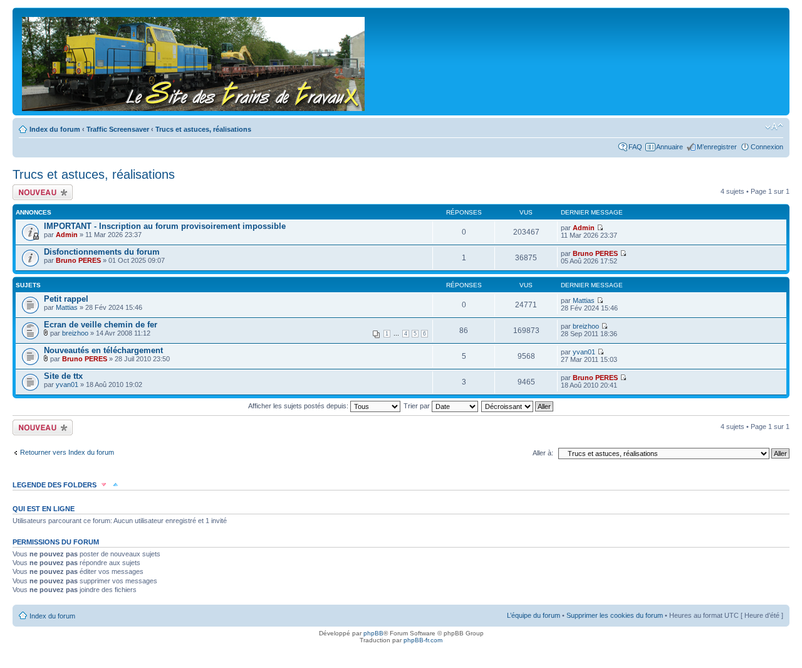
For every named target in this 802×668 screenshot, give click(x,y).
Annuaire (669, 147)
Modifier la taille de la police (774, 126)
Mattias (67, 307)
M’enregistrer (717, 147)
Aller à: (543, 453)
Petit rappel (66, 299)
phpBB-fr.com (423, 640)
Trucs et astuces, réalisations (203, 129)
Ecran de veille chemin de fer (100, 324)
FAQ (635, 147)
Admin (67, 234)
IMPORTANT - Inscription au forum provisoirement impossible (165, 226)
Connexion (767, 147)
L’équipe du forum (533, 615)
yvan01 (584, 352)
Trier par (418, 406)
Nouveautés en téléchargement (103, 350)
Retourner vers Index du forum (67, 452)
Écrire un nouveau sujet (40, 191)
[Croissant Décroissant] (518, 406)
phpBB (373, 633)
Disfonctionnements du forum (102, 252)
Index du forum (54, 129)
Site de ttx (63, 376)
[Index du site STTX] (194, 61)
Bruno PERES (78, 260)
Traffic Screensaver (117, 129)
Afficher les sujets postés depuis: (299, 406)
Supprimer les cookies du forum (614, 615)
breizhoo (75, 333)
